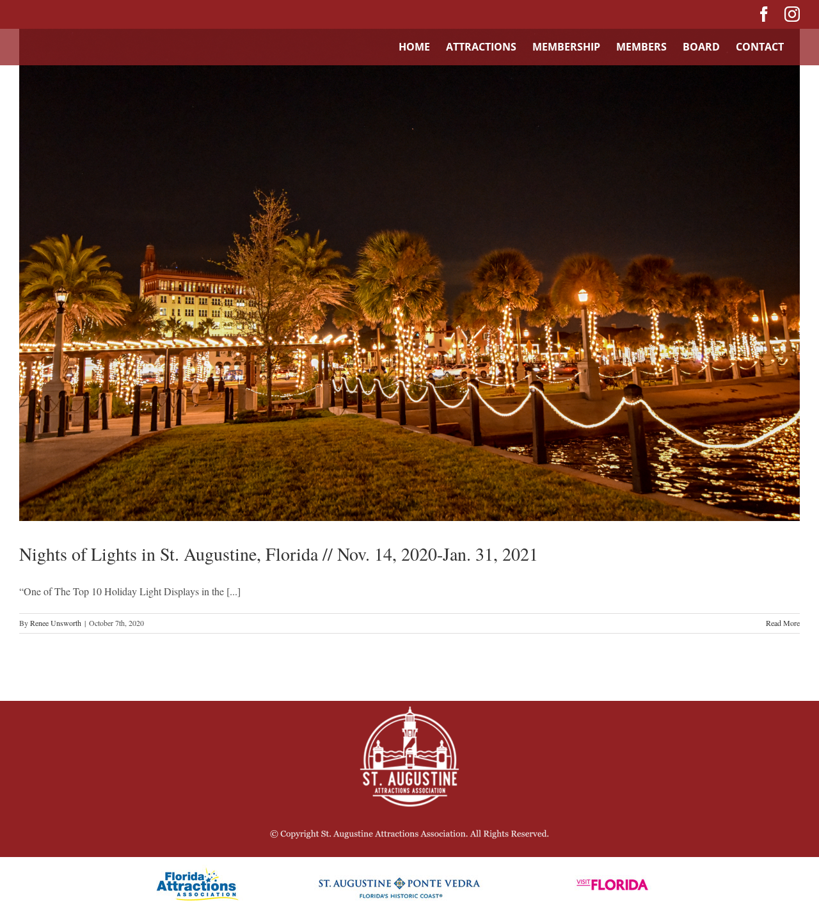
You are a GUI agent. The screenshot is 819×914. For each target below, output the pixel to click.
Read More (783, 623)
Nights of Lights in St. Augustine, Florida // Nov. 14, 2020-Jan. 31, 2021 (278, 553)
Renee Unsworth (55, 623)
